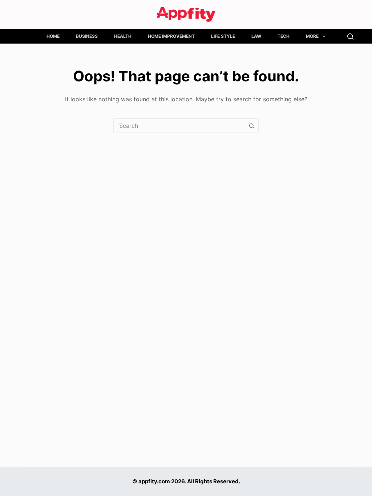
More (312, 36)
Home (53, 36)
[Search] (350, 36)
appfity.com (154, 481)
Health (123, 36)
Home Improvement (171, 36)
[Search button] (251, 126)
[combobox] (179, 125)
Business (87, 36)
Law (256, 36)
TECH (284, 36)
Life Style (223, 36)
